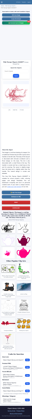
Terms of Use (11, 411)
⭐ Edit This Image (16, 192)
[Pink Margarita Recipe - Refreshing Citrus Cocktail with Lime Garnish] (8, 338)
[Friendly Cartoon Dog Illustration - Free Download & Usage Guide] (8, 286)
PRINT (16, 202)
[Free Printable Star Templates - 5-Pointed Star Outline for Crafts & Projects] (8, 305)
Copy (27, 359)
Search (16, 75)
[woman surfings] (24, 286)
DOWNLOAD (16, 208)
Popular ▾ (24, 2)
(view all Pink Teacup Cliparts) (16, 220)
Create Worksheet (16, 19)
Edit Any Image (16, 15)
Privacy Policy (20, 411)
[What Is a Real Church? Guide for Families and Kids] (8, 268)
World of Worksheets (16, 413)
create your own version (14, 187)
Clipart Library (12, 408)
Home (2, 6)
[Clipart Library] (1, 2)
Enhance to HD (16, 196)
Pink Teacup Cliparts (10, 6)
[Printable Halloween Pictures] (24, 305)
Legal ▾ (29, 2)
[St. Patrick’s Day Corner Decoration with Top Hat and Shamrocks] (24, 268)
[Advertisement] (16, 43)
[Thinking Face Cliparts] (24, 323)
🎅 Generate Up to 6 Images (19, 22)
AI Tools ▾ (18, 2)
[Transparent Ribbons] (8, 323)
